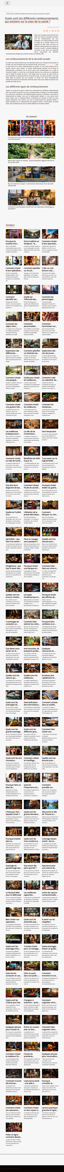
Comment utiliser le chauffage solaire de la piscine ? (31, 761)
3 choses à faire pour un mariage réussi (31, 948)
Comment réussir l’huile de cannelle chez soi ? (31, 487)
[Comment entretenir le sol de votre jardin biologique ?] (50, 965)
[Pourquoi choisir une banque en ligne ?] (32, 558)
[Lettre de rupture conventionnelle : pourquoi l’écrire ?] (50, 885)
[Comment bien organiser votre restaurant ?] (50, 1019)
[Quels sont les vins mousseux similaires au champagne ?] (14, 750)
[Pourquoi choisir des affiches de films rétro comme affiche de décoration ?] (50, 587)
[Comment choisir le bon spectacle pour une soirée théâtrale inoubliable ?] (50, 233)
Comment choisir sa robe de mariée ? (13, 460)
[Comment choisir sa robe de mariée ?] (14, 451)
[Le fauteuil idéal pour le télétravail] (14, 885)
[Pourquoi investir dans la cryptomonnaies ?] (14, 831)
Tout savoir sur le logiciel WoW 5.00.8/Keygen (49, 460)
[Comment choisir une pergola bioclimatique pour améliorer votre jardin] (14, 370)
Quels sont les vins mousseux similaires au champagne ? (14, 761)
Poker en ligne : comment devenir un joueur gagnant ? (13, 1138)
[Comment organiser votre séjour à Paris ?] (50, 992)
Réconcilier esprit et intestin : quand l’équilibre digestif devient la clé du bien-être (31, 161)
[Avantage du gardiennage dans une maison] (14, 858)
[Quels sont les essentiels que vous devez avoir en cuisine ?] (32, 912)
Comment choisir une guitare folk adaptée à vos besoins (13, 408)
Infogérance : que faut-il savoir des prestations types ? (14, 568)
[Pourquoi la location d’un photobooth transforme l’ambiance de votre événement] (31, 127)
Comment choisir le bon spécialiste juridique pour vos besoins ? (13, 271)
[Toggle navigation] (7, 3)
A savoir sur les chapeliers (48, 920)
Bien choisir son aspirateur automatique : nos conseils (14, 923)
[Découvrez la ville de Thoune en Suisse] (50, 804)
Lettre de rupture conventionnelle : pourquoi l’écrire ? (49, 895)
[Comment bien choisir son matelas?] (50, 721)
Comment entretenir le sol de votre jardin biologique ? (49, 977)
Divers (12, 12)
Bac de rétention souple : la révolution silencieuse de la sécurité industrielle (30, 185)
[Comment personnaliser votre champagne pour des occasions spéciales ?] (32, 316)
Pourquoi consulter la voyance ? (47, 1083)
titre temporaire (49, 431)
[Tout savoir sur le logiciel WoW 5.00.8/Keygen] (50, 451)
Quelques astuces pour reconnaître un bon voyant (49, 1056)
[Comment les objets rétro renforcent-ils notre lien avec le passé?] (14, 316)
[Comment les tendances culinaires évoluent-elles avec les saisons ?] (50, 397)
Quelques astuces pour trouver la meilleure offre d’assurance (13, 1030)
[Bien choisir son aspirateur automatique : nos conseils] (14, 912)
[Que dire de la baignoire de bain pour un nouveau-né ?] (14, 477)
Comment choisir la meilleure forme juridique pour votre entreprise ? (14, 1057)
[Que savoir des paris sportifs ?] (32, 858)
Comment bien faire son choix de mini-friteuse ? (49, 568)
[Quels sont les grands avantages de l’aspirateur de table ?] (14, 721)
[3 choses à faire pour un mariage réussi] (32, 939)
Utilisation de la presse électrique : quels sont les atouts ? (32, 516)
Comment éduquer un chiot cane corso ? (49, 514)
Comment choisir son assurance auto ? (13, 1110)
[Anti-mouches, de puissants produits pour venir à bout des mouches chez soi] (32, 641)
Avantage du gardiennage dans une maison (13, 868)
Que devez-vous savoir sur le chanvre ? (12, 651)
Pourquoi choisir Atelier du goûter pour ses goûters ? (50, 487)
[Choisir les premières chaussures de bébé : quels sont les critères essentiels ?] (32, 1046)
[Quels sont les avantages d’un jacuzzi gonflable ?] (14, 939)
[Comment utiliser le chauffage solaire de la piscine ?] (32, 750)
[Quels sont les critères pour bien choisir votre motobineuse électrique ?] (14, 992)
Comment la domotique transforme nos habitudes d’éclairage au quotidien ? (31, 208)
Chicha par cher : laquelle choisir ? (13, 812)
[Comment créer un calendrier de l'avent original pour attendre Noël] (50, 370)
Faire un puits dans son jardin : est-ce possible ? (31, 975)
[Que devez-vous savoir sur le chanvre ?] (14, 641)
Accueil (7, 12)
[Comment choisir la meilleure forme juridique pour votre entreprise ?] (14, 1046)
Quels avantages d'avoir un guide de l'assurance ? (49, 948)
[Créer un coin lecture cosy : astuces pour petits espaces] (50, 260)
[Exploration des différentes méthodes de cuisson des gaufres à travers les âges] (14, 343)
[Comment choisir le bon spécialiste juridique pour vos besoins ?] (14, 260)
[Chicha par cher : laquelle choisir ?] (14, 804)
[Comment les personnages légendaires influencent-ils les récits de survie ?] (50, 289)
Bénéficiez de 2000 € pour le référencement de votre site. (32, 462)
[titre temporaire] (50, 424)
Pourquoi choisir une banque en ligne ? (31, 568)
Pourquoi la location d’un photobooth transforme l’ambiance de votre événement (31, 138)
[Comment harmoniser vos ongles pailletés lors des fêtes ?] (50, 316)
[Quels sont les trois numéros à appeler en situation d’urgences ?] (32, 831)
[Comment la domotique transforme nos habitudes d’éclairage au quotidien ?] (31, 197)
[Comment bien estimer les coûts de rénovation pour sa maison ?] (32, 614)
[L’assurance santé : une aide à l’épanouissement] (32, 1073)
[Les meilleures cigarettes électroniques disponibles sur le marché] (32, 885)
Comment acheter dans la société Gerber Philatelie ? (50, 704)
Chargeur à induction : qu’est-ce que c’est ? (31, 1002)
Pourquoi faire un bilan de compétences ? (13, 787)
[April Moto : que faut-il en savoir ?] (14, 531)
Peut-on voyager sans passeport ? (31, 540)
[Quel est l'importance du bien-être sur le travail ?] (32, 777)
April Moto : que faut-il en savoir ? (13, 540)
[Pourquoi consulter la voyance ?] (50, 1073)
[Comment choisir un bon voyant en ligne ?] (32, 1100)
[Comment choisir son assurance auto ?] (14, 1100)
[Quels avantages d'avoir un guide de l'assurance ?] (50, 939)
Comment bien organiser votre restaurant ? (48, 1029)
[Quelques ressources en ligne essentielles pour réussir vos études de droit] (50, 641)
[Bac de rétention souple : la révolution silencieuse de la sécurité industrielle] (31, 174)
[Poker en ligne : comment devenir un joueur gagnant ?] (14, 1127)
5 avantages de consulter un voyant (12, 624)
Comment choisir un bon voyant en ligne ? (31, 1110)
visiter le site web (50, 64)
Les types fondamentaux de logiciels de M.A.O (31, 597)
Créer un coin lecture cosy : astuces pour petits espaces (48, 271)
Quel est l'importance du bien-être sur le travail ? (30, 788)
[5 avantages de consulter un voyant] (14, 614)
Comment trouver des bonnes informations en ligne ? (13, 1084)
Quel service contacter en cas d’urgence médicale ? (13, 977)
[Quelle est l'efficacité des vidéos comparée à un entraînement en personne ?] (32, 289)
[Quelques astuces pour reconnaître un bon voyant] (50, 1046)
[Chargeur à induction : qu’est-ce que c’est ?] (32, 992)
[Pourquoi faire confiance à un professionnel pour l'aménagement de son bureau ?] (50, 614)
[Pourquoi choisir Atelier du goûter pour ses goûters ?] (50, 477)
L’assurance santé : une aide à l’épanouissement (31, 1083)
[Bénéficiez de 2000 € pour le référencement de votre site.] (32, 451)
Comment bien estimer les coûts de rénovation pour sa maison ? (31, 625)
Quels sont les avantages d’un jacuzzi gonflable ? (13, 948)
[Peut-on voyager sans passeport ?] (32, 531)
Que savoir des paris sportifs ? (30, 866)
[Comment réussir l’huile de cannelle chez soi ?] (32, 477)
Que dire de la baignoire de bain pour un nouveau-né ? (13, 489)
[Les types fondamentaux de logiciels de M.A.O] (32, 587)
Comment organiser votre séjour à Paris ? (48, 1002)
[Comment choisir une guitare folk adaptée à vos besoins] (14, 397)
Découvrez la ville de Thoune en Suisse (49, 814)
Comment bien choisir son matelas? (48, 731)
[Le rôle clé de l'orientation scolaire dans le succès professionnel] (32, 424)
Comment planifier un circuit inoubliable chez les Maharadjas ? (32, 271)
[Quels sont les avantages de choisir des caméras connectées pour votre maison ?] (14, 695)
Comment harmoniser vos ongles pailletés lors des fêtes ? (48, 327)
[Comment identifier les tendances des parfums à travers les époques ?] (14, 289)
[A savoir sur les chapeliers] (50, 912)
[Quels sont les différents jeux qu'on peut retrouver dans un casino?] (32, 721)
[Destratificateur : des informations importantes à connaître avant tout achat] (32, 695)
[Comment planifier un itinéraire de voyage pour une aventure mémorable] (32, 343)
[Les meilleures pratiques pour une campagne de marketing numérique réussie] (14, 424)
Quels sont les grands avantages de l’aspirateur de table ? (13, 733)
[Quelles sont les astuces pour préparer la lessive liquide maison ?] (50, 531)
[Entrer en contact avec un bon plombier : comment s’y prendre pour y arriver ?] (32, 1019)
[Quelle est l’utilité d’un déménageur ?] (14, 504)
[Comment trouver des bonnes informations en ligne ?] (14, 1073)
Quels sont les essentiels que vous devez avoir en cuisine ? (31, 923)
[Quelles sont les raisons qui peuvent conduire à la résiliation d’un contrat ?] (14, 668)
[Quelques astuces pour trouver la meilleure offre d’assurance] (14, 1019)
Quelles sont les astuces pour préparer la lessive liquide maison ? (50, 542)
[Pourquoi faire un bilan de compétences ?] (14, 777)
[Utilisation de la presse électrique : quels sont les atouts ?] (32, 504)
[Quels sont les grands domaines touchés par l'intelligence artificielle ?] (32, 804)
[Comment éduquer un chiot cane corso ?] (50, 504)
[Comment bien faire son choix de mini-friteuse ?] (50, 558)
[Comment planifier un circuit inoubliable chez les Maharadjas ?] (32, 260)
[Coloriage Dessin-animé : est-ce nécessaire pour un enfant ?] (50, 831)
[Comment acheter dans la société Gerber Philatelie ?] (50, 695)
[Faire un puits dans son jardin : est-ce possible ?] (32, 965)
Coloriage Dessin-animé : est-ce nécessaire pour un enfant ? (49, 842)
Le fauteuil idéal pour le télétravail (13, 893)
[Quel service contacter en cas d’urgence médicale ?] (14, 965)
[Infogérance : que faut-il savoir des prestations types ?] (14, 558)
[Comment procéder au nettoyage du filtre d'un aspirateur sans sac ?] (50, 777)
